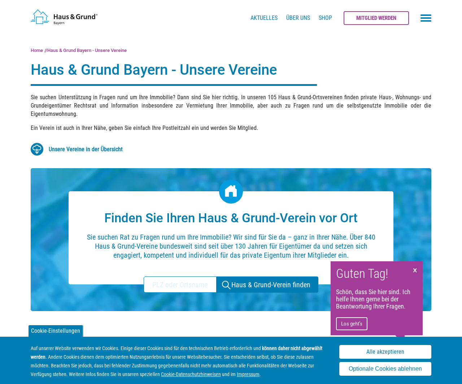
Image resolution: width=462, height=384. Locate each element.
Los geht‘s (351, 323)
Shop (325, 17)
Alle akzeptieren (385, 351)
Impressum (248, 374)
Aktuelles (264, 17)
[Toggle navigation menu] (425, 18)
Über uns (298, 17)
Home (37, 50)
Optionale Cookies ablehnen (385, 369)
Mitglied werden (376, 18)
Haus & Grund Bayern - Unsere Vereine (87, 50)
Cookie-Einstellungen (55, 330)
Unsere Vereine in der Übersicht (86, 149)
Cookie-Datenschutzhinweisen (191, 374)
